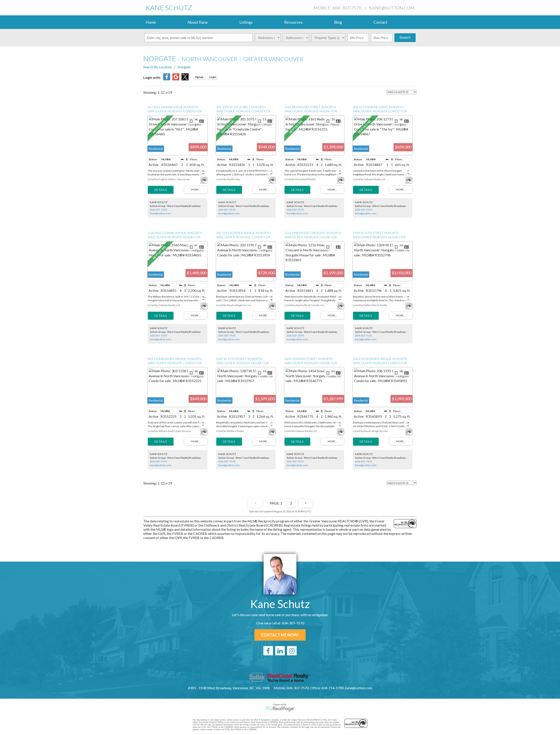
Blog (338, 22)
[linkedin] (280, 650)
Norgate (184, 67)
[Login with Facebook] (166, 79)
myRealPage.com (280, 709)
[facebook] (268, 650)
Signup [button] (199, 77)
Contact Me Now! (280, 635)
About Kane (197, 22)
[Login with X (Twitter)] (185, 79)
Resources (293, 22)
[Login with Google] (175, 79)
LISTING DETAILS (160, 190)
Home (150, 22)
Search (405, 37)
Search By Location (157, 67)
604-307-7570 (158, 209)
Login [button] (212, 77)
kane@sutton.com (392, 7)
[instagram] (292, 650)
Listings (246, 22)
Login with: (152, 77)
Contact (380, 22)
